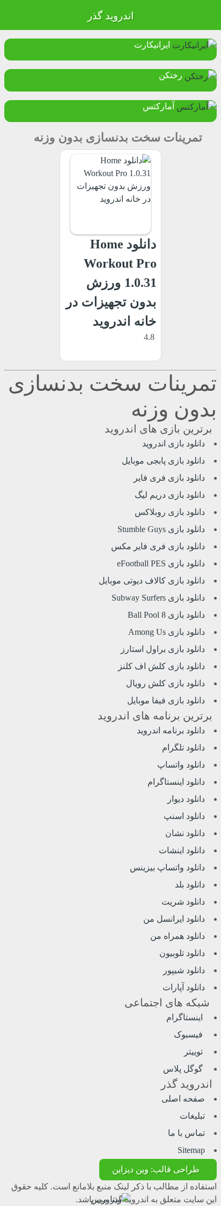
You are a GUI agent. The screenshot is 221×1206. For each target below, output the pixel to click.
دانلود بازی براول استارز (163, 649)
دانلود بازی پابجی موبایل (163, 460)
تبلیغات (192, 1115)
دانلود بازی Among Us (166, 631)
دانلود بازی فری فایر (169, 477)
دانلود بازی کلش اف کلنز (161, 666)
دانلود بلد (190, 884)
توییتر (194, 1051)
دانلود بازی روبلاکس (170, 512)
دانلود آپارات (184, 987)
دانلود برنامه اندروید (171, 730)
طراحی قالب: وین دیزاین (156, 1169)
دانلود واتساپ (181, 764)
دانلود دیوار (186, 798)
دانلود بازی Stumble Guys (161, 529)
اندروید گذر (110, 15)
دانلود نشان (185, 833)
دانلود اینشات (182, 850)
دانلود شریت (183, 901)
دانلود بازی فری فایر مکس (158, 546)
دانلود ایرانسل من (174, 918)
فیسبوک (189, 1034)
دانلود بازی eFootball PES (161, 563)
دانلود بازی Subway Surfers (158, 597)
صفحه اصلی (183, 1098)
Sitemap (191, 1150)
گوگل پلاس (184, 1068)
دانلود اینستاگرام (176, 781)
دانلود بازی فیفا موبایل (166, 700)
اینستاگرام (185, 1017)
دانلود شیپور (184, 970)
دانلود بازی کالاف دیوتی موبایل (152, 580)
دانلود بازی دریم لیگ (170, 494)
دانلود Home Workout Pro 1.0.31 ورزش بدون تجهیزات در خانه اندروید (111, 282)
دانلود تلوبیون (182, 953)
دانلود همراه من (177, 935)
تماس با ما (186, 1132)
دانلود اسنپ (184, 816)
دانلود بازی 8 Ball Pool (166, 614)
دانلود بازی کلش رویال (165, 683)
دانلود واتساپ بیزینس (167, 867)
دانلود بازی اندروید (173, 443)
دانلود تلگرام (183, 747)
